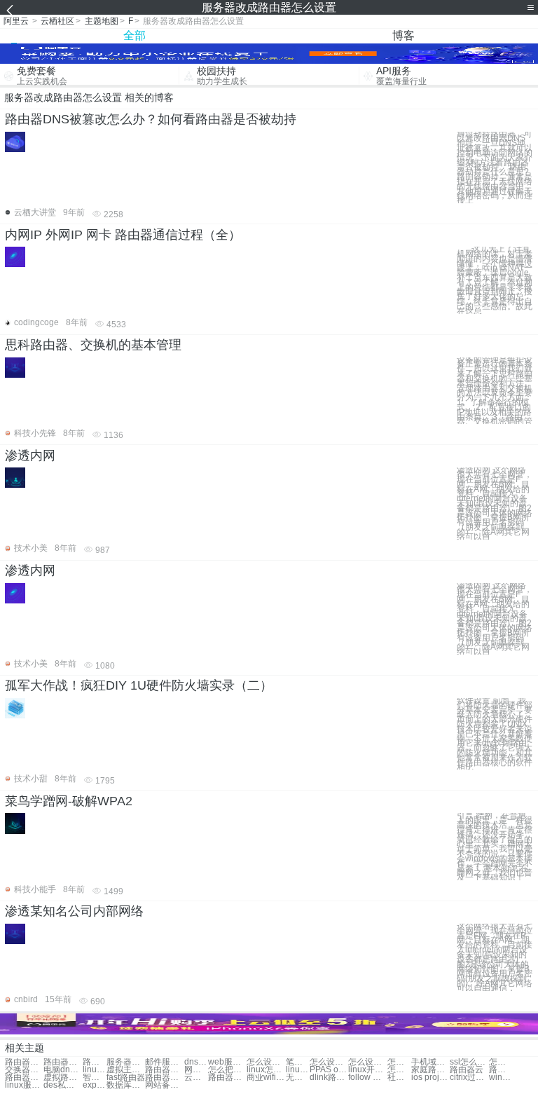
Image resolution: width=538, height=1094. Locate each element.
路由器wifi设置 (62, 1062)
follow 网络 (367, 1077)
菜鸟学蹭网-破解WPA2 (68, 801)
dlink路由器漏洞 (329, 1077)
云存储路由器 (196, 1077)
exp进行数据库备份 (94, 1085)
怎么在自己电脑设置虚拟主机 (399, 1070)
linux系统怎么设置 (94, 1070)
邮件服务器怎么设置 (164, 1062)
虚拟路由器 (62, 1077)
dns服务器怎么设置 (196, 1062)
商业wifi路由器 (266, 1077)
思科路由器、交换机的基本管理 (93, 345)
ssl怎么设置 (469, 1062)
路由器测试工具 (164, 1077)
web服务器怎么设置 (227, 1062)
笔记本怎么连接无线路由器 (298, 1062)
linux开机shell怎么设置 (367, 1070)
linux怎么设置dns (266, 1070)
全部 (134, 35)
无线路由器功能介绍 (298, 1077)
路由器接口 (24, 1077)
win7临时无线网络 (501, 1077)
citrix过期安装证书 (469, 1077)
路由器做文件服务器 (164, 1070)
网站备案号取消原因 (164, 1085)
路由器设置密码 (24, 1062)
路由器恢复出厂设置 (94, 1062)
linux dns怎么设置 (298, 1070)
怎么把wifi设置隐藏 (227, 1070)
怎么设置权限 (367, 1062)
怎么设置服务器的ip (329, 1062)
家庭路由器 (430, 1070)
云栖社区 (57, 21)
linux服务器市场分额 (24, 1085)
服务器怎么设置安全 (125, 1062)
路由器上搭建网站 (227, 1077)
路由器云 (466, 1070)
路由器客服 (501, 1070)
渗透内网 (30, 456)
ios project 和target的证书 (430, 1077)
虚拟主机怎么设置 (125, 1070)
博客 (403, 35)
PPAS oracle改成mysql (329, 1070)
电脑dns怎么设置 (62, 1070)
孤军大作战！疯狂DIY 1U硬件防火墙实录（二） (139, 685)
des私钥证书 (62, 1085)
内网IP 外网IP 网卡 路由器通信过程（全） (123, 235)
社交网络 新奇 (399, 1077)
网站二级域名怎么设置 (196, 1070)
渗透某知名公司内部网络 (74, 911)
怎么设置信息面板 (501, 1062)
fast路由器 (125, 1077)
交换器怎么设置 (24, 1070)
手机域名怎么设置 (430, 1062)
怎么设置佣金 (399, 1062)
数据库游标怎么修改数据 (125, 1085)
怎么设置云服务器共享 (266, 1062)
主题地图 (101, 21)
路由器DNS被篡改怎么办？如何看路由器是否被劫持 (150, 119)
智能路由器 (94, 1077)
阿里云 (16, 21)
